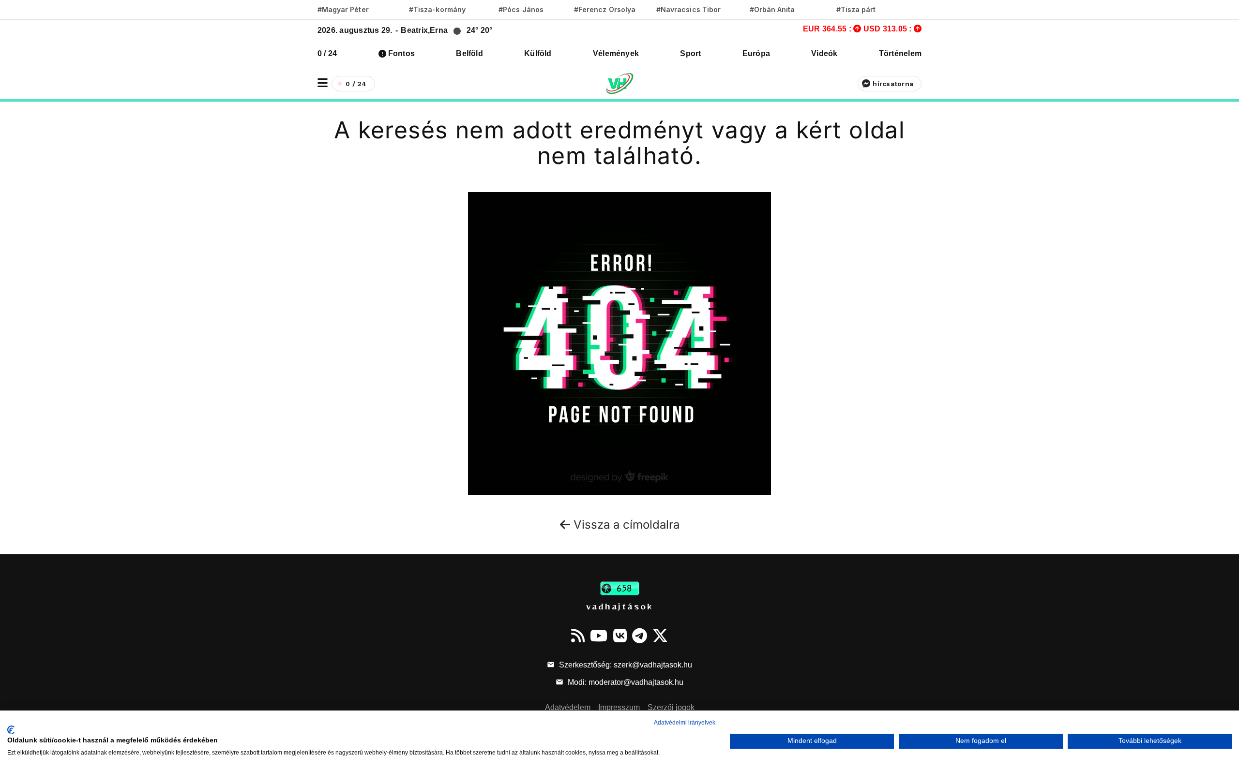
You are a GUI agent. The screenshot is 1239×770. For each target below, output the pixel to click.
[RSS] (578, 635)
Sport (690, 53)
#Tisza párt (856, 9)
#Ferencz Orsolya (604, 9)
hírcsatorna (893, 84)
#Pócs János (521, 9)
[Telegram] (639, 635)
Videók (824, 53)
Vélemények (616, 53)
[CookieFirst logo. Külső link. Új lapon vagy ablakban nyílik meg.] (11, 730)
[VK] (620, 635)
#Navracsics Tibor (688, 9)
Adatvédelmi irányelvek (684, 722)
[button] (322, 82)
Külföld (538, 53)
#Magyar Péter (343, 9)
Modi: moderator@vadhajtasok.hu (624, 682)
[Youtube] (598, 635)
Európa (756, 53)
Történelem (900, 53)
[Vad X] (660, 635)
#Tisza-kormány (437, 9)
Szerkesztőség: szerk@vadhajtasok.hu (624, 665)
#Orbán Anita (772, 9)
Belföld (469, 53)
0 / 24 (327, 53)
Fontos (401, 53)
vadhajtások (619, 606)
